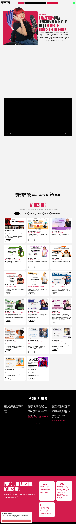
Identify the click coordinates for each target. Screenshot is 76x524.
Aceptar (16, 520)
